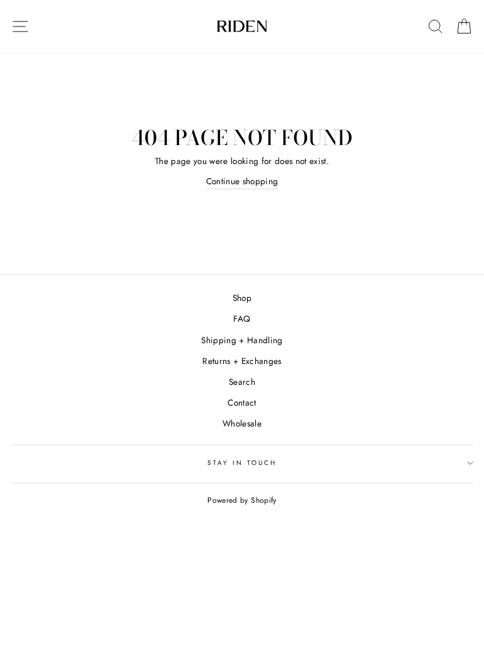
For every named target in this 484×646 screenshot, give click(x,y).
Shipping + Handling (241, 340)
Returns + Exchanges (241, 361)
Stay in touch (242, 462)
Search (242, 381)
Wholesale (242, 423)
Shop (242, 297)
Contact (242, 402)
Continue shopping (242, 181)
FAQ (241, 318)
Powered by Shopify (241, 500)
